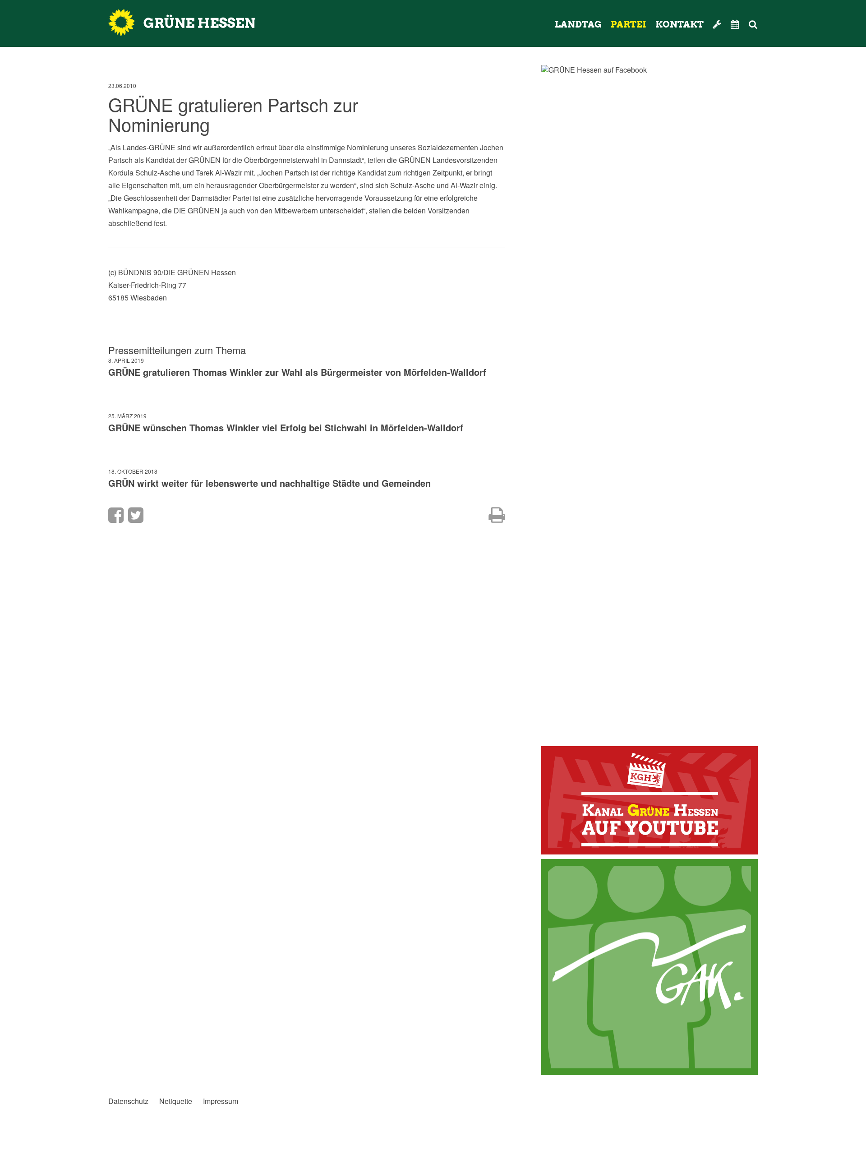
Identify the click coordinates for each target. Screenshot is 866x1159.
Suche (765, 24)
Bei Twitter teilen (135, 515)
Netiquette (175, 1101)
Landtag (578, 24)
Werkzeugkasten (717, 24)
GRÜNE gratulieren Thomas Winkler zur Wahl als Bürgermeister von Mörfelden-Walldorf (297, 372)
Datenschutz (128, 1101)
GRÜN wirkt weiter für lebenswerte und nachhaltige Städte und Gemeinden (269, 482)
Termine (735, 24)
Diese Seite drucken (496, 515)
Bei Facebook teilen (116, 515)
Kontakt (679, 24)
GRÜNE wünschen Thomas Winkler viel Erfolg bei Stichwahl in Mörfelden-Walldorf (285, 427)
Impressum (220, 1101)
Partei (628, 24)
